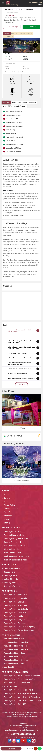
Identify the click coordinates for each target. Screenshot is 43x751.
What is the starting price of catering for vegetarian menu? (20, 341)
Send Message (13, 27)
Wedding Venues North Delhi (15, 595)
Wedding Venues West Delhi (15, 605)
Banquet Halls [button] (9, 572)
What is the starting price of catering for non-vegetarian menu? (21, 347)
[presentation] (7, 45)
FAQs (10, 106)
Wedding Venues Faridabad (15, 623)
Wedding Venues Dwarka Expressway (19, 630)
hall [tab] (8, 36)
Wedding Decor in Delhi (13, 531)
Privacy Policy (9, 505)
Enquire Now (11, 749)
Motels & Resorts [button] (11, 579)
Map (4, 106)
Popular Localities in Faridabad (16, 642)
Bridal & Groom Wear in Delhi (15, 560)
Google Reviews (20, 106)
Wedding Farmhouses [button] (13, 568)
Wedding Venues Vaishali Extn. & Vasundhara (22, 697)
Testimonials (19, 712)
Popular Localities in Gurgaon (15, 646)
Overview (6, 103)
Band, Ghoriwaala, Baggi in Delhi (16, 556)
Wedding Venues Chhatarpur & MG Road (20, 679)
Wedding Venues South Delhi (15, 598)
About (14, 103)
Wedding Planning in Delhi (14, 535)
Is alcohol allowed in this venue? (18, 353)
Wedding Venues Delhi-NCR (15, 704)
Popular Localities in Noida (14, 653)
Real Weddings (36, 712)
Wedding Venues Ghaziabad (15, 612)
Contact (7, 519)
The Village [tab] (7, 33)
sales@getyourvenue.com (13, 730)
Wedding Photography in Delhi (16, 539)
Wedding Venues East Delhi (15, 602)
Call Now (32, 27)
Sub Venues (22, 103)
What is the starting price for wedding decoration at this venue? (19, 363)
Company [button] (7, 498)
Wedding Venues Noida (13, 616)
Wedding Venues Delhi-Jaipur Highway (19, 627)
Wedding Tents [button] (10, 583)
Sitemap (7, 523)
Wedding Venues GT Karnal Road (17, 683)
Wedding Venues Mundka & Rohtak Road (20, 690)
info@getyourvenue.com (31, 730)
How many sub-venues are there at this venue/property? (19, 330)
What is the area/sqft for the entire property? (21, 378)
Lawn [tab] (14, 33)
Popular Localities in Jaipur (15, 656)
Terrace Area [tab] (26, 33)
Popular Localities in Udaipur (15, 664)
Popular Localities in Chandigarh (16, 660)
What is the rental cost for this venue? (19, 358)
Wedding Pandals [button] (11, 575)
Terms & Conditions (12, 509)
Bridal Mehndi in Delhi (12, 553)
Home (6, 494)
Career (28, 714)
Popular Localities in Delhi (14, 639)
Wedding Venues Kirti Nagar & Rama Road (20, 693)
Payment (22, 714)
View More (21, 384)
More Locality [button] (9, 667)
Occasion (32, 103)
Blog (12, 712)
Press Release (10, 512)
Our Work (27, 712)
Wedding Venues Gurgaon (14, 620)
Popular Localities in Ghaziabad (16, 649)
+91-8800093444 (35, 2)
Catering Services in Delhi (14, 542)
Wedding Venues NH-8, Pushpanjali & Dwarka (22, 676)
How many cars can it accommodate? (19, 369)
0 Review (10, 15)
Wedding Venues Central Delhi (16, 609)
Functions (15, 714)
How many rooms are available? (17, 373)
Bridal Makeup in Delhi (12, 549)
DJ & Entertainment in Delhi (14, 546)
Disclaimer (8, 516)
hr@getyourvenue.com (29, 717)
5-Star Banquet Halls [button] (12, 686)
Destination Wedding (12, 586)
